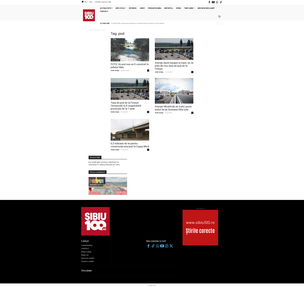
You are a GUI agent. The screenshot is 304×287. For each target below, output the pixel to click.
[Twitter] (171, 246)
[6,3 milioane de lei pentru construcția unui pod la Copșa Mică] (130, 129)
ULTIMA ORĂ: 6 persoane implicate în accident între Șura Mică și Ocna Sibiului (137, 23)
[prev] (217, 23)
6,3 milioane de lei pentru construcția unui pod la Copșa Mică (130, 145)
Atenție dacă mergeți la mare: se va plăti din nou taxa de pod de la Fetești (174, 65)
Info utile (158, 59)
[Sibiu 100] (89, 15)
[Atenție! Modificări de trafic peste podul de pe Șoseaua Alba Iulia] (174, 91)
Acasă (91, 30)
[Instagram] (166, 246)
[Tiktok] (221, 2)
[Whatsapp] (217, 2)
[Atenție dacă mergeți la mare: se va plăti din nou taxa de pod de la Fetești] (174, 49)
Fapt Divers (114, 99)
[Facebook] (209, 2)
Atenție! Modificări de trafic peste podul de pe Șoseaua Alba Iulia (173, 108)
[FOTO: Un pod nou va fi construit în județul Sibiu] (130, 49)
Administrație (115, 60)
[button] (219, 16)
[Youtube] (213, 2)
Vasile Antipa (115, 70)
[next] (221, 23)
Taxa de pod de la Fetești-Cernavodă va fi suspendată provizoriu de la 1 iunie (126, 105)
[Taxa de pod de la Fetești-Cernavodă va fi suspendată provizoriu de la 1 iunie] (130, 89)
